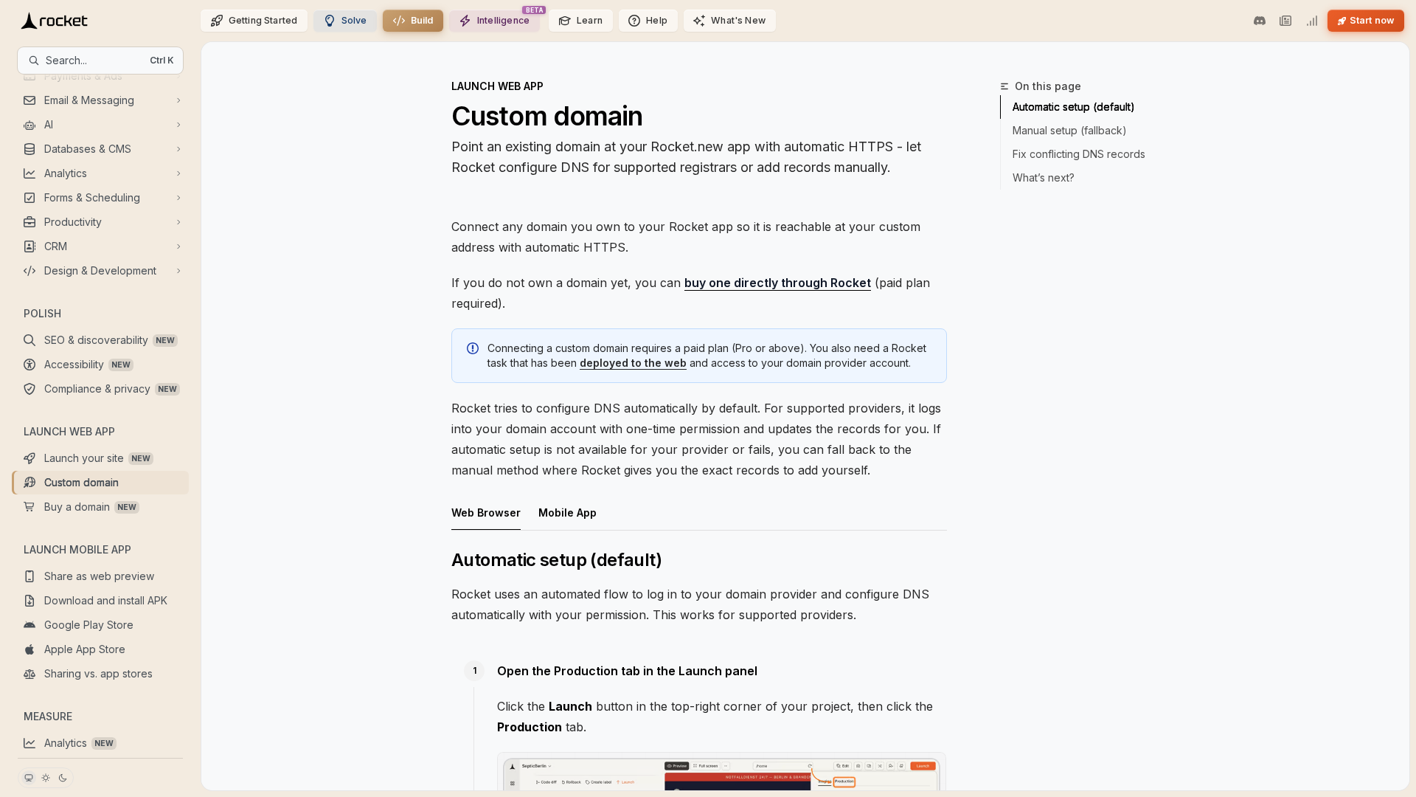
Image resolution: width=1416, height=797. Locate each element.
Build (422, 20)
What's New (738, 20)
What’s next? (1044, 177)
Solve (354, 20)
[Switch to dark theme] (62, 777)
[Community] (1260, 20)
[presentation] (100, 416)
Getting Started (263, 20)
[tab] (486, 512)
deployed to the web (633, 362)
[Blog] (1286, 20)
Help (656, 20)
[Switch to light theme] (45, 777)
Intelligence (503, 20)
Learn (590, 20)
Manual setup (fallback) (1070, 130)
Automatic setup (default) (1074, 106)
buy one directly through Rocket (777, 282)
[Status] (1312, 20)
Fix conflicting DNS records (1079, 154)
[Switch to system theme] (28, 777)
